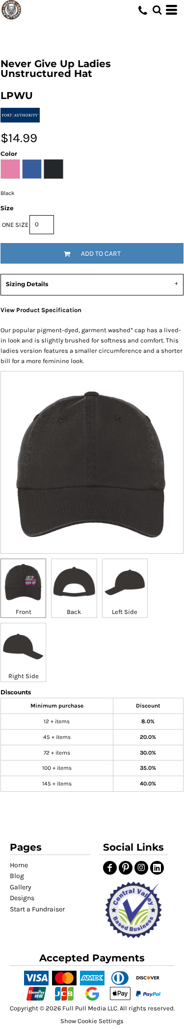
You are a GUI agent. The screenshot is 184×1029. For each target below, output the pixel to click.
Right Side (23, 676)
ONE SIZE (15, 224)
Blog (17, 876)
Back (74, 611)
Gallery (20, 887)
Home (19, 865)
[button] (133, 910)
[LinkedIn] (157, 868)
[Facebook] (110, 868)
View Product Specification (40, 310)
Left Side (124, 611)
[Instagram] (141, 868)
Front (23, 611)
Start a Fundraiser (37, 909)
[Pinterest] (125, 868)
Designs (22, 898)
